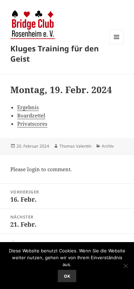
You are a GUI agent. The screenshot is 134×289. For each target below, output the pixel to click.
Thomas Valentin (75, 146)
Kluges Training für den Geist (54, 53)
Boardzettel (31, 115)
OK (67, 276)
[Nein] (125, 265)
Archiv (108, 146)
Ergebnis (28, 107)
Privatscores (32, 123)
